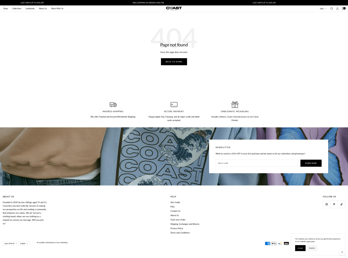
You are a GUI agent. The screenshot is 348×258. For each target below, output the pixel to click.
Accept (300, 248)
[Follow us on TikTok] (341, 204)
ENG (322, 9)
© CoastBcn (41, 242)
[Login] (337, 8)
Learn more (311, 241)
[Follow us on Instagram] (326, 204)
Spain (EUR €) (9, 243)
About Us (43, 8)
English (23, 243)
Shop (5, 8)
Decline (312, 248)
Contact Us (175, 211)
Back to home (174, 62)
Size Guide (175, 202)
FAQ (172, 206)
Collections (16, 8)
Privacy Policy (176, 228)
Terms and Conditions (180, 232)
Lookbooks (30, 8)
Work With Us (57, 8)
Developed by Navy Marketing (56, 242)
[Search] (331, 8)
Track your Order (177, 219)
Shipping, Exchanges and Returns (184, 224)
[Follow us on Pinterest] (334, 204)
